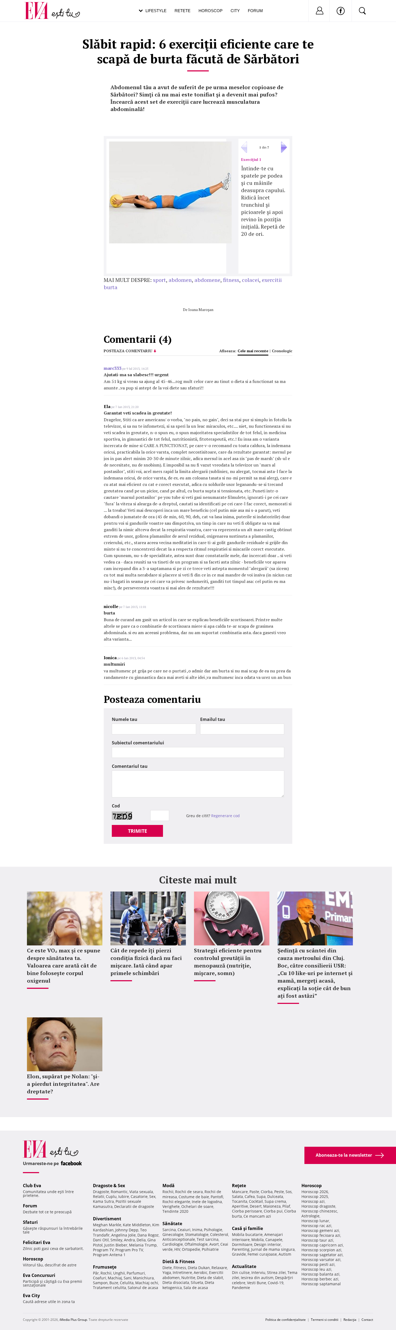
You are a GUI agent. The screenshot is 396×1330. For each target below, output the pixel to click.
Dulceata (275, 1196)
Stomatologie (197, 1234)
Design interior (267, 1244)
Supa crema (275, 1201)
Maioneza (272, 1206)
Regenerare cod (225, 815)
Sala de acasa (195, 1287)
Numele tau (124, 719)
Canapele (273, 1239)
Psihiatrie (210, 1249)
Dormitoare (242, 1244)
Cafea (250, 1196)
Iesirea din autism (257, 1277)
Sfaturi (30, 1222)
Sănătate (172, 1224)
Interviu (258, 1272)
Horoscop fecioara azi (320, 1235)
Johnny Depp (126, 1229)
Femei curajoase (262, 1254)
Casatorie (139, 1196)
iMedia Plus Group (73, 1319)
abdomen (180, 280)
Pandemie (241, 1287)
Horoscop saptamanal (321, 1283)
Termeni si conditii (324, 1319)
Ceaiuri (184, 1229)
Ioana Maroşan (200, 309)
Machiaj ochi (146, 1282)
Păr (96, 1273)
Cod (116, 806)
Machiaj (115, 1277)
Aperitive (240, 1206)
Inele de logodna (207, 1201)
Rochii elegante (176, 1201)
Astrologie (310, 1215)
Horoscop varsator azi (321, 1259)
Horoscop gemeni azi (320, 1230)
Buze (113, 1282)
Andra (129, 1239)
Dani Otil (101, 1239)
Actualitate (244, 1266)
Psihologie (213, 1229)
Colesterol (219, 1234)
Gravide (239, 1254)
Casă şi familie (247, 1228)
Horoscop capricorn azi (322, 1245)
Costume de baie (194, 1196)
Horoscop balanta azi (320, 1274)
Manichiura (143, 1277)
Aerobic (200, 1272)
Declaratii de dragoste (134, 1206)
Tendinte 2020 (175, 1211)
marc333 (112, 368)
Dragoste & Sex (109, 1186)
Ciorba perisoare (247, 1211)
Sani (127, 1277)
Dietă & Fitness (178, 1262)
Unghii (119, 1273)
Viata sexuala (141, 1191)
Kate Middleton (137, 1224)
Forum (255, 10)
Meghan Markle (107, 1224)
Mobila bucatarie (247, 1234)
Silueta (197, 1282)
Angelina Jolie (123, 1235)
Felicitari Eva (36, 1242)
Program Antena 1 (109, 1254)
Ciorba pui (273, 1211)
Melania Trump (143, 1245)
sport (159, 280)
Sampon (100, 1282)
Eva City (31, 1295)
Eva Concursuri (39, 1275)
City (235, 10)
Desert (256, 1206)
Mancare (240, 1191)
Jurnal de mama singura (273, 1249)
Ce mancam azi (257, 1216)
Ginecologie (172, 1234)
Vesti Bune (256, 1282)
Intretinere (182, 1272)
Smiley (116, 1239)
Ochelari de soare (197, 1206)
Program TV (103, 1249)
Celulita (127, 1282)
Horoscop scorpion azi (321, 1249)
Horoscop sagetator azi (322, 1254)
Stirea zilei (276, 1272)
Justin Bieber (115, 1245)
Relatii (98, 1196)
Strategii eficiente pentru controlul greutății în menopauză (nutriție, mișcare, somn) (228, 962)
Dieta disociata (175, 1282)
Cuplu (111, 1196)
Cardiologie (172, 1244)
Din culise (241, 1272)
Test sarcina (207, 1239)
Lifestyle (155, 10)
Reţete (239, 1186)
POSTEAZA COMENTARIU (128, 350)
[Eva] (40, 6)
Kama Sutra (103, 1201)
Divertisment (107, 1219)
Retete (182, 10)
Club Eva (32, 1186)
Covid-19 (275, 1282)
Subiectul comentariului (138, 743)
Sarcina (169, 1229)
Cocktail (256, 1201)
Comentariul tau (130, 766)
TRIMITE (137, 831)
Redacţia (349, 1319)
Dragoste (101, 1191)
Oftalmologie (196, 1244)
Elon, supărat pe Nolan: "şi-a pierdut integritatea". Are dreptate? (63, 1084)
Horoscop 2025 (314, 1196)
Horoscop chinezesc (319, 1211)
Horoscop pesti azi (318, 1264)
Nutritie (188, 1277)
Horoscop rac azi (316, 1225)
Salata (237, 1196)
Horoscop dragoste (318, 1206)
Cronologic (282, 350)
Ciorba (267, 1191)
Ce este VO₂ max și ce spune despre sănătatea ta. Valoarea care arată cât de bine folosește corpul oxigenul (63, 965)
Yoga (166, 1272)
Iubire (123, 1196)
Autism (285, 1254)
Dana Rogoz (148, 1235)
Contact (367, 1319)
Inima (197, 1229)
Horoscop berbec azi (319, 1278)
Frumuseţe (104, 1267)
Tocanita (239, 1201)
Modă (168, 1186)
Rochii (106, 1273)
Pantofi (217, 1196)
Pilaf (286, 1206)
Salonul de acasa (143, 1287)
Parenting (240, 1249)
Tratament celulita (109, 1287)
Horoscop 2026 (314, 1191)
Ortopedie (191, 1249)
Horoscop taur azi (317, 1240)
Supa (261, 1196)
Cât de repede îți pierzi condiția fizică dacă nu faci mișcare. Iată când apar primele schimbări (146, 962)
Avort (214, 1244)
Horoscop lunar (315, 1220)
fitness (231, 280)
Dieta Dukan (199, 1267)
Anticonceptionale (178, 1239)
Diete (167, 1267)
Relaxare (219, 1267)
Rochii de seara (189, 1191)
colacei (250, 280)
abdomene (207, 280)
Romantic (119, 1191)
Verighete (171, 1206)
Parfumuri (136, 1273)
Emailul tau (212, 719)
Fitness (179, 1267)
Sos (289, 1191)
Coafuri (99, 1277)
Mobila (257, 1239)
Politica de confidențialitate (285, 1319)
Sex (152, 1196)
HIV (177, 1249)
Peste (279, 1191)
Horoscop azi (313, 1201)
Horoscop (211, 10)
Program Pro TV (129, 1249)
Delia (141, 1239)
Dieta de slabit (210, 1277)
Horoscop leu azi (316, 1269)
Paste (254, 1191)
